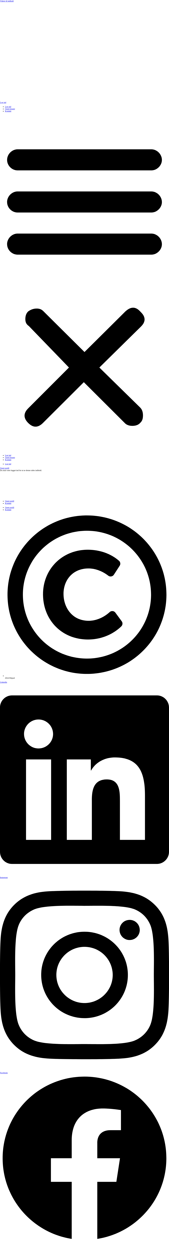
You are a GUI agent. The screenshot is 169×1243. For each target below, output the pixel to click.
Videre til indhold (7, 1)
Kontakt (8, 111)
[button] (84, 283)
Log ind (8, 107)
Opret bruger (10, 109)
